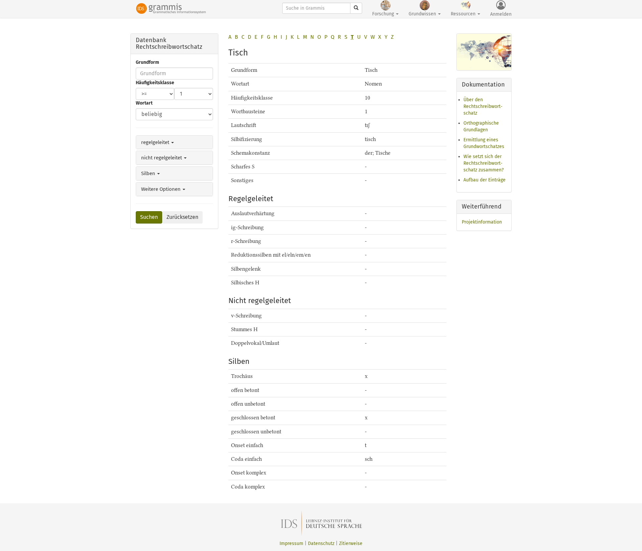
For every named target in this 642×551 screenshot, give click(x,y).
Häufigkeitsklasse (155, 83)
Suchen (149, 217)
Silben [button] (148, 173)
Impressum (291, 543)
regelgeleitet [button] (156, 142)
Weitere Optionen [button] (161, 189)
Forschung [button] (383, 14)
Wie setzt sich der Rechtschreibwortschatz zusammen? (483, 163)
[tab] (174, 142)
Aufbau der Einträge (484, 180)
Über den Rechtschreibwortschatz (483, 106)
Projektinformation (482, 222)
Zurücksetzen (182, 217)
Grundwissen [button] (423, 14)
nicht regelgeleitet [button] (162, 158)
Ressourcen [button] (464, 14)
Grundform (147, 62)
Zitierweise (350, 543)
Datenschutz (321, 543)
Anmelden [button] (501, 14)
